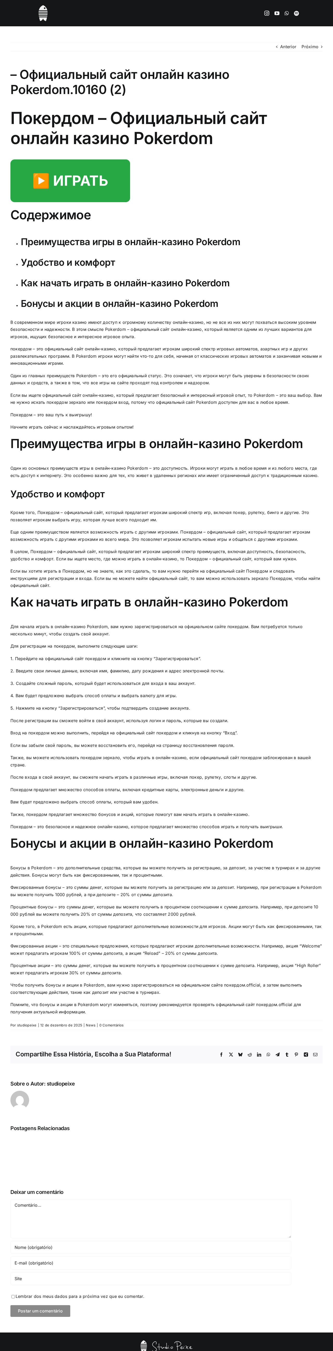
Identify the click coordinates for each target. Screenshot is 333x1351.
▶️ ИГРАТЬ (70, 180)
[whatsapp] (287, 13)
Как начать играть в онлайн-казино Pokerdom (125, 283)
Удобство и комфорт (68, 262)
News (90, 1025)
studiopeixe (27, 1025)
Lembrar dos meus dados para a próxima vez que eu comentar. (80, 1296)
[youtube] (276, 13)
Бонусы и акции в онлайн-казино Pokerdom (119, 303)
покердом (20, 348)
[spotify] (296, 13)
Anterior (288, 46)
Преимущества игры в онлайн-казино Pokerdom (130, 241)
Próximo (310, 46)
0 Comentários (111, 1025)
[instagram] (266, 13)
